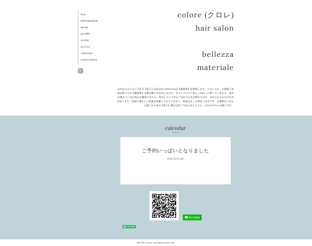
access (85, 46)
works (85, 40)
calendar (87, 53)
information (89, 20)
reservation (89, 59)
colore (148, 242)
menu (84, 27)
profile (85, 33)
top (83, 14)
